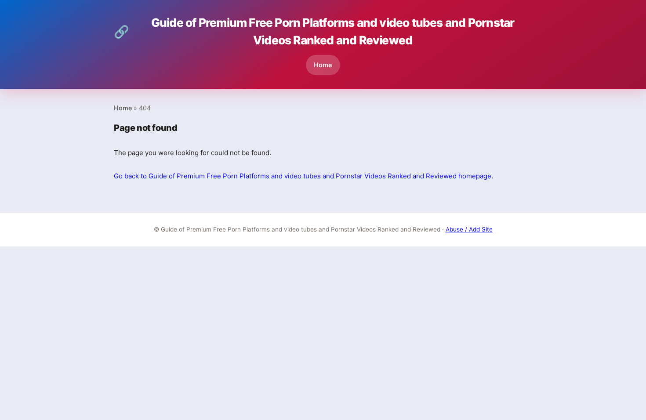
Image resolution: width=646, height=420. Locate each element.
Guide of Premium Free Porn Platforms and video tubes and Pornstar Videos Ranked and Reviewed (314, 31)
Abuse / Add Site (469, 229)
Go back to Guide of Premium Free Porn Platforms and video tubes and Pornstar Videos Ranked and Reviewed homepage (302, 176)
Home (323, 65)
